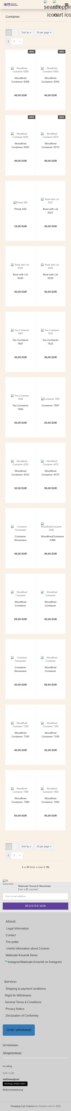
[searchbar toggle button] (48, 4)
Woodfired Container (20, 603)
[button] (8, 32)
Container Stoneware (20, 538)
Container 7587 (50, 405)
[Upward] (61, 1105)
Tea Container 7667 (20, 342)
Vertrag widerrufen (15, 1083)
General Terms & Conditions (23, 1002)
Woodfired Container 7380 (20, 800)
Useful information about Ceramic (28, 948)
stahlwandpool (11, 1079)
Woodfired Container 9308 (20, 80)
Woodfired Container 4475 (50, 472)
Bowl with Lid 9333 (50, 276)
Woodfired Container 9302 (20, 145)
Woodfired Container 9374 (50, 145)
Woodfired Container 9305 (50, 80)
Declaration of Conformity (22, 1015)
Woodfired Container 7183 (20, 734)
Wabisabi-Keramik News (22, 955)
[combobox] (26, 32)
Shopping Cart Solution (23, 1106)
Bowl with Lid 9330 (20, 276)
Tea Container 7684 (20, 407)
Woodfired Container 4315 (20, 472)
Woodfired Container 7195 (50, 734)
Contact (11, 935)
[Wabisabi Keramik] (9, 4)
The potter (12, 941)
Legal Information (17, 928)
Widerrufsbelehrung (13, 1089)
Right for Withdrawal (18, 995)
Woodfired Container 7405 (50, 800)
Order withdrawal (18, 1030)
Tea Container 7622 (50, 342)
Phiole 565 (20, 209)
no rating (7, 1066)
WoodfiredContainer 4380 (52, 538)
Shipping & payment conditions (26, 988)
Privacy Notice (15, 1008)
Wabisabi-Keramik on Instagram (41, 961)
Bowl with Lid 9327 (50, 211)
